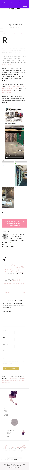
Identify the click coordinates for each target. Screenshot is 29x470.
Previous (6, 292)
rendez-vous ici (6, 64)
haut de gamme (8, 283)
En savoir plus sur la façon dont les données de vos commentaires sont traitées (13, 380)
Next (24, 292)
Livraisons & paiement (13, 464)
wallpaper (14, 286)
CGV (5, 464)
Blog (9, 437)
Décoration (6, 413)
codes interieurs (8, 282)
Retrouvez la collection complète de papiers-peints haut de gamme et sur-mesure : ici (14, 223)
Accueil (6, 410)
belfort (21, 280)
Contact (9, 436)
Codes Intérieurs (7, 50)
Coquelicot (10, 88)
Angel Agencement (13, 86)
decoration (17, 282)
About (6, 411)
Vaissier (16, 88)
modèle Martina (6, 90)
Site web (5, 344)
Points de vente (17, 465)
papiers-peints (6, 92)
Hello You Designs (14, 467)
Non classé (18, 279)
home (14, 283)
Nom (5, 330)
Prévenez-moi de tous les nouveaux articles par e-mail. (13, 362)
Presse (9, 433)
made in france (20, 283)
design (23, 282)
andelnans (16, 280)
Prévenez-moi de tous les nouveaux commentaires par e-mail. (13, 354)
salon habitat (19, 285)
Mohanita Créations (14, 10)
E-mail (5, 337)
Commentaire (7, 311)
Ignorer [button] (25, 6)
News (9, 435)
